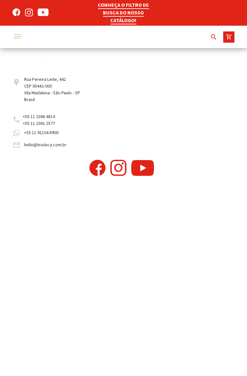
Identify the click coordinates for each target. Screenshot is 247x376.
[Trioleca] (104, 36)
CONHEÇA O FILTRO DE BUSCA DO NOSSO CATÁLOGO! (123, 13)
